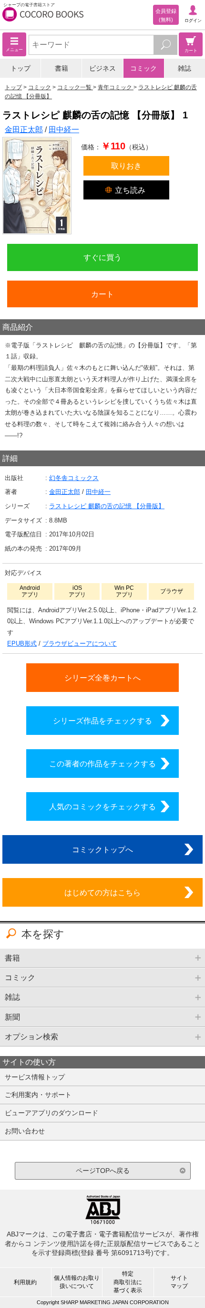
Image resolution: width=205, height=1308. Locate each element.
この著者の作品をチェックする (102, 763)
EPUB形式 (22, 643)
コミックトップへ (102, 849)
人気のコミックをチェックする (102, 806)
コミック (143, 68)
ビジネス (102, 68)
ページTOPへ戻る (103, 1170)
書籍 (61, 68)
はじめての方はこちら (102, 892)
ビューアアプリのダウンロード (51, 1113)
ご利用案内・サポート (38, 1095)
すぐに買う (102, 257)
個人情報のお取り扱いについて (77, 1282)
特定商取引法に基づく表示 (127, 1281)
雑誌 (184, 68)
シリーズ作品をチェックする (102, 720)
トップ (20, 68)
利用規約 (25, 1282)
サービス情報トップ (35, 1077)
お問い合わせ (25, 1131)
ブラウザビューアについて (79, 643)
